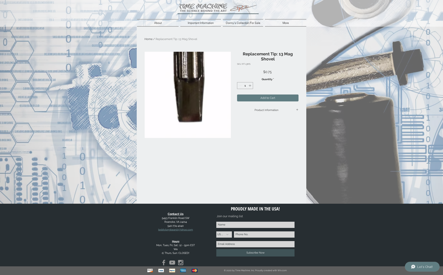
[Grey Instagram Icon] (180, 262)
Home (148, 39)
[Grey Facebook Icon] (163, 262)
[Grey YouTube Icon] (172, 262)
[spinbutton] (245, 85)
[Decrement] (240, 85)
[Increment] (250, 85)
